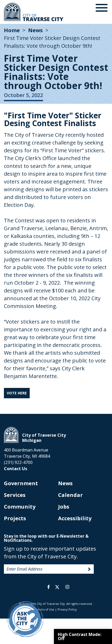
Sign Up (89, 569)
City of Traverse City (34, 12)
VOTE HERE (17, 392)
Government (21, 483)
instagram (67, 587)
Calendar (70, 494)
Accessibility (74, 518)
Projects (15, 518)
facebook (48, 587)
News (35, 30)
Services (15, 494)
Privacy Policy (67, 609)
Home (12, 30)
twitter (57, 587)
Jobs (63, 506)
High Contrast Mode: (79, 636)
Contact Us (15, 468)
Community (19, 506)
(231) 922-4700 (18, 462)
